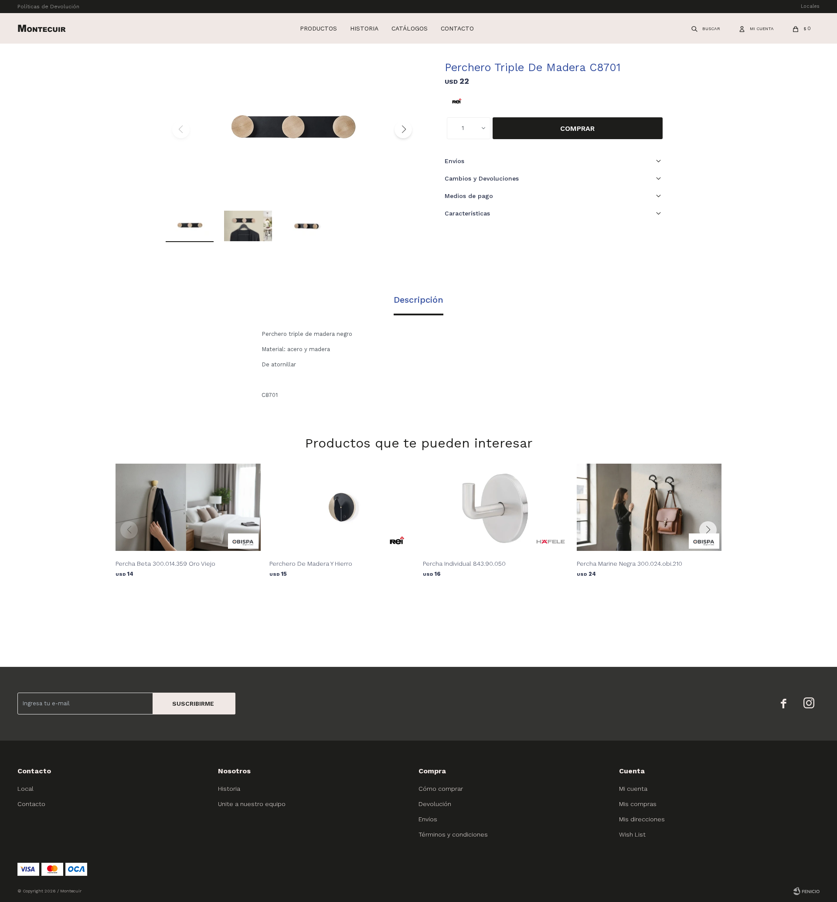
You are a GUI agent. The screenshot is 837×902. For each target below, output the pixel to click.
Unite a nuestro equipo (252, 803)
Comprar (577, 128)
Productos (318, 28)
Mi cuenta (633, 788)
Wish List (632, 834)
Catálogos (409, 28)
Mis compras (638, 803)
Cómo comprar (440, 788)
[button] (706, 28)
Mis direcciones (642, 819)
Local (25, 788)
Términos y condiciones (453, 834)
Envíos (427, 819)
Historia (364, 28)
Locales (810, 6)
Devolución (434, 803)
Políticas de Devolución (48, 6)
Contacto (457, 28)
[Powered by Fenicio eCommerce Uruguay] (806, 891)
